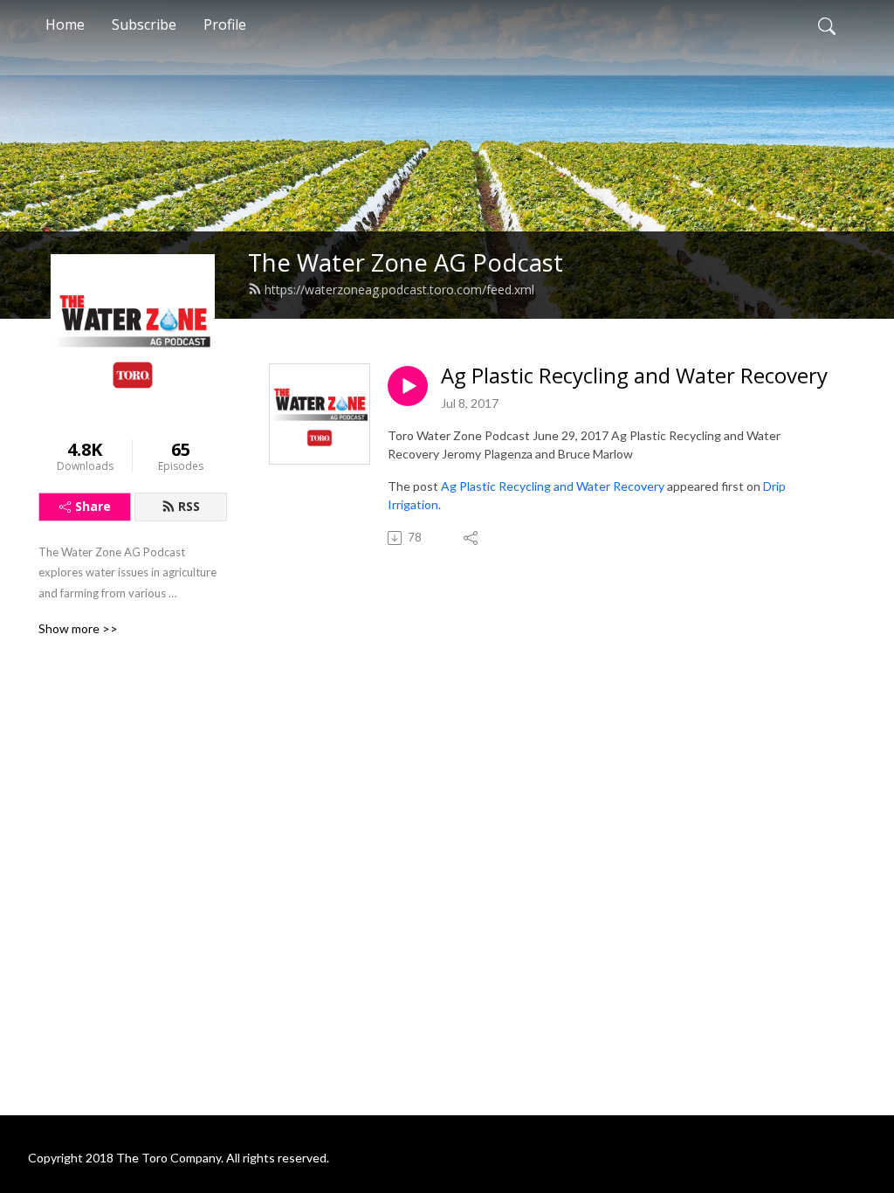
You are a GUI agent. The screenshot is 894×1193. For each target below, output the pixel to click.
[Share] (472, 538)
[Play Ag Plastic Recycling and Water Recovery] (408, 386)
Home (65, 24)
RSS (189, 506)
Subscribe (144, 24)
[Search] (826, 24)
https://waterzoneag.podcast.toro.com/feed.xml (399, 289)
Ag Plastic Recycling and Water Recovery (634, 376)
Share (93, 506)
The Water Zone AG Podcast (405, 262)
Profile (224, 24)
